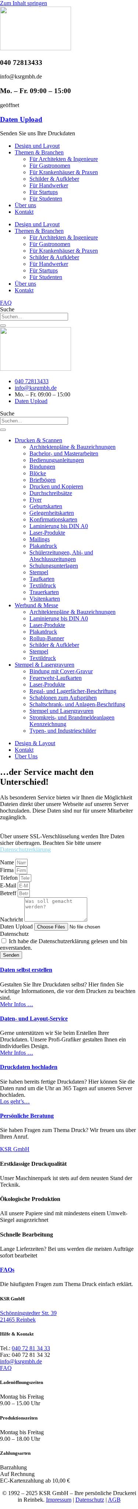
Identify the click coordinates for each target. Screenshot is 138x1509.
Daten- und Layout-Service (34, 1018)
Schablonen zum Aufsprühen (63, 698)
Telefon (9, 878)
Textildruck (42, 585)
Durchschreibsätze (50, 493)
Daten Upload (21, 119)
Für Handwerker (48, 185)
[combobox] (34, 317)
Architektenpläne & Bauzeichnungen (72, 447)
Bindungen (42, 467)
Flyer (35, 500)
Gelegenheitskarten (51, 513)
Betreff (9, 893)
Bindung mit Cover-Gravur (61, 671)
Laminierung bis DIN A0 (58, 526)
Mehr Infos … (16, 1004)
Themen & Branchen (39, 152)
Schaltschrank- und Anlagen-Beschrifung (77, 704)
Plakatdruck (43, 546)
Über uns (25, 205)
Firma (7, 870)
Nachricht (12, 919)
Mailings (39, 539)
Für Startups (43, 192)
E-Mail (9, 885)
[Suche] (3, 326)
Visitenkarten (44, 599)
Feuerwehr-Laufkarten (55, 678)
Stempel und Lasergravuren (61, 711)
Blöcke (37, 473)
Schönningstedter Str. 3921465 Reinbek (28, 1316)
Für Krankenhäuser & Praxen (63, 172)
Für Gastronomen (49, 165)
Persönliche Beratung (27, 1116)
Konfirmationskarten (53, 519)
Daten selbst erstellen (26, 970)
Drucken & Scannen (38, 440)
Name (7, 862)
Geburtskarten (45, 506)
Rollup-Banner (46, 638)
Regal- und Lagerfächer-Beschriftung (72, 691)
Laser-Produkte (47, 533)
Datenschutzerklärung (25, 849)
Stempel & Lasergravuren (44, 665)
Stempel (38, 572)
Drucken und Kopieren (56, 486)
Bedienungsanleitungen (56, 460)
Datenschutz (14, 934)
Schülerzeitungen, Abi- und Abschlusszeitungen (61, 555)
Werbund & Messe (36, 605)
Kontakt (24, 212)
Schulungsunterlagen (53, 566)
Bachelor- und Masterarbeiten (63, 453)
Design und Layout (37, 146)
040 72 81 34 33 (31, 1348)
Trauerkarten (44, 592)
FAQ (6, 1368)
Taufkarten (41, 579)
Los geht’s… (15, 1101)
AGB (114, 1500)
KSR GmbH (14, 1149)
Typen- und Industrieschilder (62, 731)
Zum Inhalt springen (23, 3)
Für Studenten (45, 198)
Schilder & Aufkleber (54, 179)
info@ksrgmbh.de (21, 1361)
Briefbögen (42, 480)
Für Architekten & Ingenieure (63, 159)
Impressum (58, 1500)
